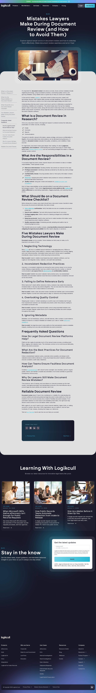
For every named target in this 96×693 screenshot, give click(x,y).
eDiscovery (4, 649)
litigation (37, 97)
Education (23, 659)
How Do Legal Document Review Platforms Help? (9, 126)
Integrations (4, 662)
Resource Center (64, 649)
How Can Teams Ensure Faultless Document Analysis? (8, 136)
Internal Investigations (46, 655)
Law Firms (23, 655)
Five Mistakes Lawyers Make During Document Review (8, 114)
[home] (5, 5)
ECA (41, 652)
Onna (2, 659)
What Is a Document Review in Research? (7, 92)
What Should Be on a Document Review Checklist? (7, 106)
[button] (16, 5)
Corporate (23, 649)
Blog (60, 652)
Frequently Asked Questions (6, 121)
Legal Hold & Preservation (47, 677)
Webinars (61, 655)
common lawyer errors (35, 149)
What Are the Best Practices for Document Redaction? (9, 131)
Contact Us (81, 669)
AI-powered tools (32, 370)
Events (61, 659)
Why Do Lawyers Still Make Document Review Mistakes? (10, 142)
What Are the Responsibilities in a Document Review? (6, 99)
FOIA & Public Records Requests (46, 669)
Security (80, 665)
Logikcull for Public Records (9, 665)
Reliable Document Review (8, 146)
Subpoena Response (46, 665)
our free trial (30, 412)
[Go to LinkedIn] (92, 687)
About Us (81, 649)
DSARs (42, 674)
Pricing (64, 5)
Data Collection (44, 662)
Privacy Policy (82, 553)
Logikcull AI (4, 655)
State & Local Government (28, 652)
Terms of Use (56, 687)
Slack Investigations (45, 659)
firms (26, 249)
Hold (2, 652)
